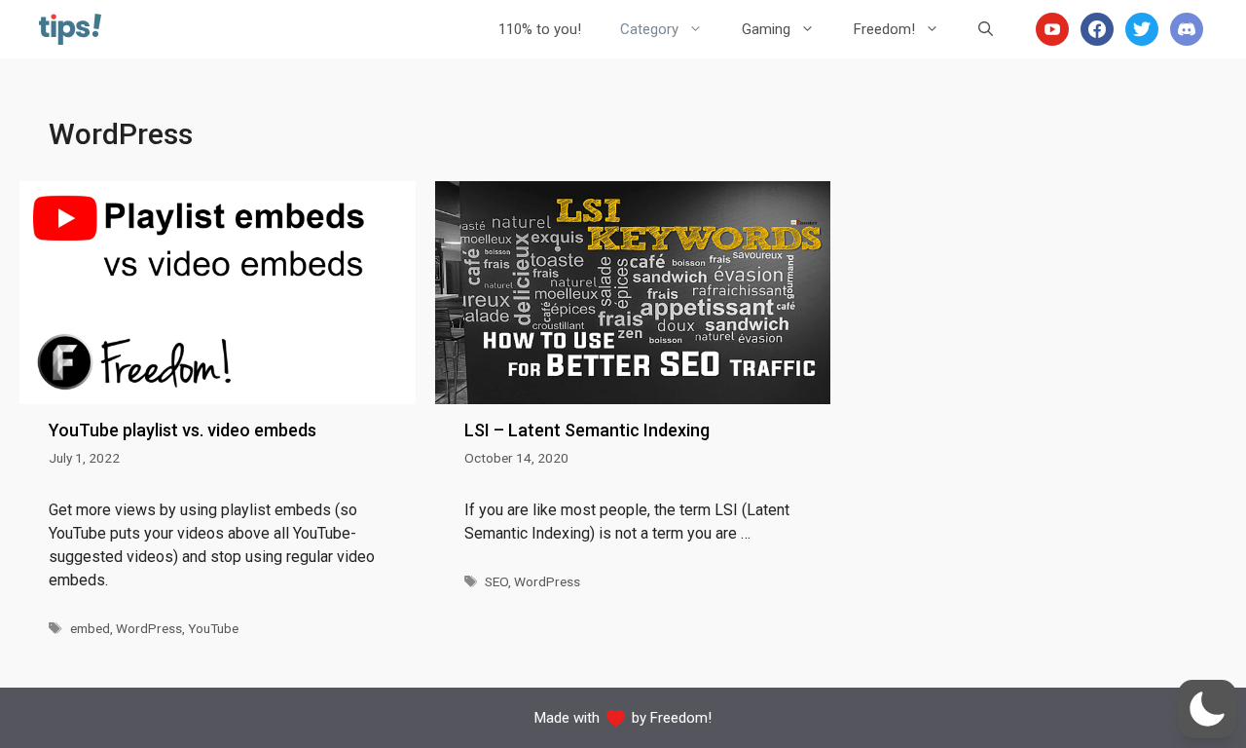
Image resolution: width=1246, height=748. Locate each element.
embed (90, 628)
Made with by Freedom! (623, 718)
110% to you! (539, 29)
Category (649, 29)
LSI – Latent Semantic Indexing (587, 430)
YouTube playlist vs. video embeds (182, 430)
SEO (496, 581)
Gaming (766, 29)
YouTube (213, 628)
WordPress (149, 628)
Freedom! (884, 29)
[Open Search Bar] (985, 29)
